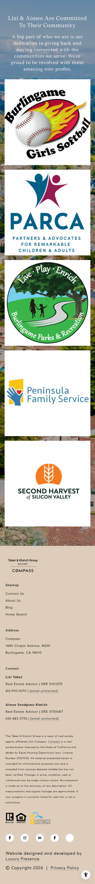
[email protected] (44, 691)
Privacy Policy (65, 867)
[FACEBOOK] (10, 838)
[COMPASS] (69, 838)
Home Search (16, 614)
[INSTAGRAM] (25, 838)
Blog (9, 607)
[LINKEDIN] (40, 838)
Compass (54, 741)
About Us (13, 601)
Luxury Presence (22, 858)
